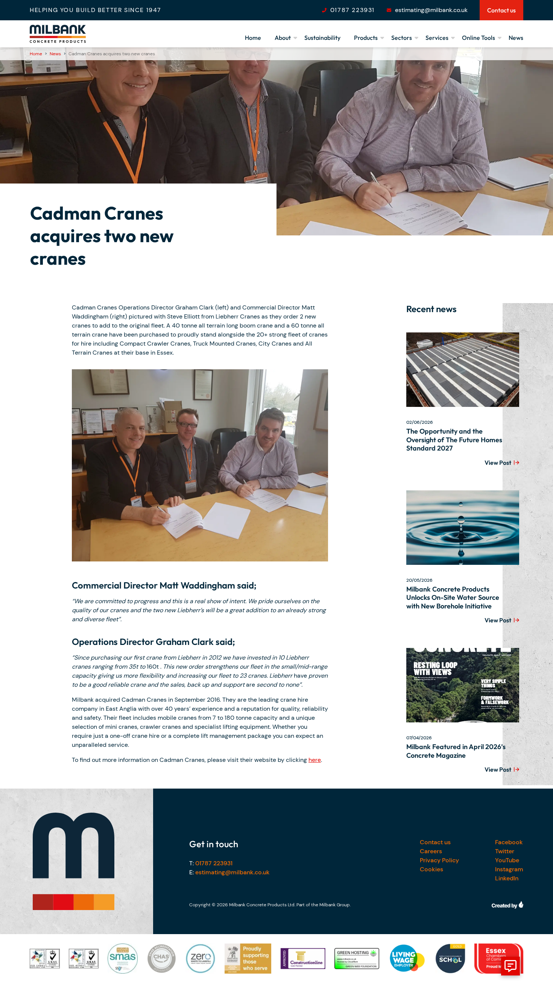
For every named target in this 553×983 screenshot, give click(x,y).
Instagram (509, 869)
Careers (431, 851)
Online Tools (478, 37)
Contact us (435, 842)
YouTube (507, 860)
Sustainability (322, 37)
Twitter (504, 851)
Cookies (431, 869)
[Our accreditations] (45, 958)
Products (366, 37)
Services (436, 37)
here (314, 760)
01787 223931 (352, 10)
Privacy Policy (439, 860)
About (283, 37)
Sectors (401, 37)
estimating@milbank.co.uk (431, 10)
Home (253, 37)
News (516, 37)
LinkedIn (506, 878)
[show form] (510, 966)
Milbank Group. (335, 905)
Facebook (509, 842)
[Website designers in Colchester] (507, 905)
